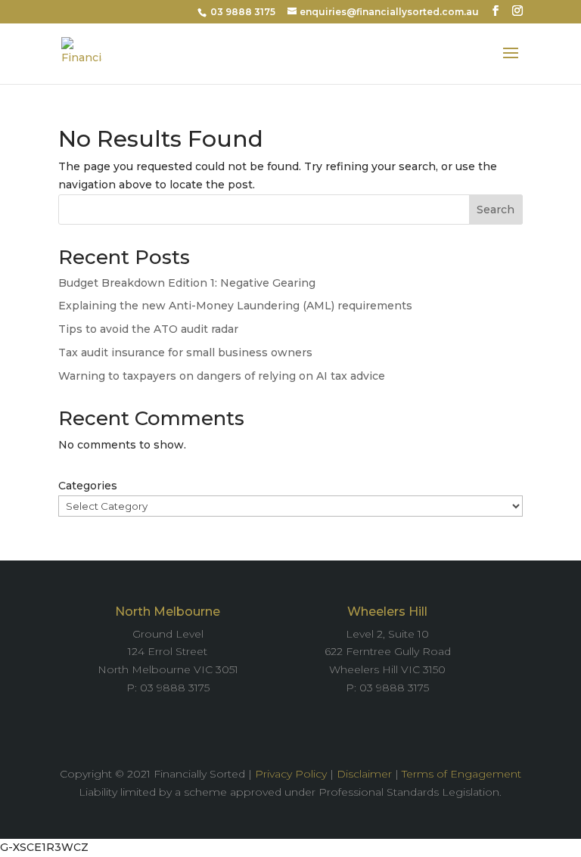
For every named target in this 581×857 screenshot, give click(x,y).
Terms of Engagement (461, 774)
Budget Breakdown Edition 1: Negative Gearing (186, 283)
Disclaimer (364, 774)
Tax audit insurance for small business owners (185, 352)
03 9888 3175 (243, 11)
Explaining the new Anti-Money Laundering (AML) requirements (235, 305)
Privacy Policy (291, 774)
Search (495, 209)
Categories (87, 485)
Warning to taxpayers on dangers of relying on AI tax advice (221, 376)
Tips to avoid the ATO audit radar (148, 329)
